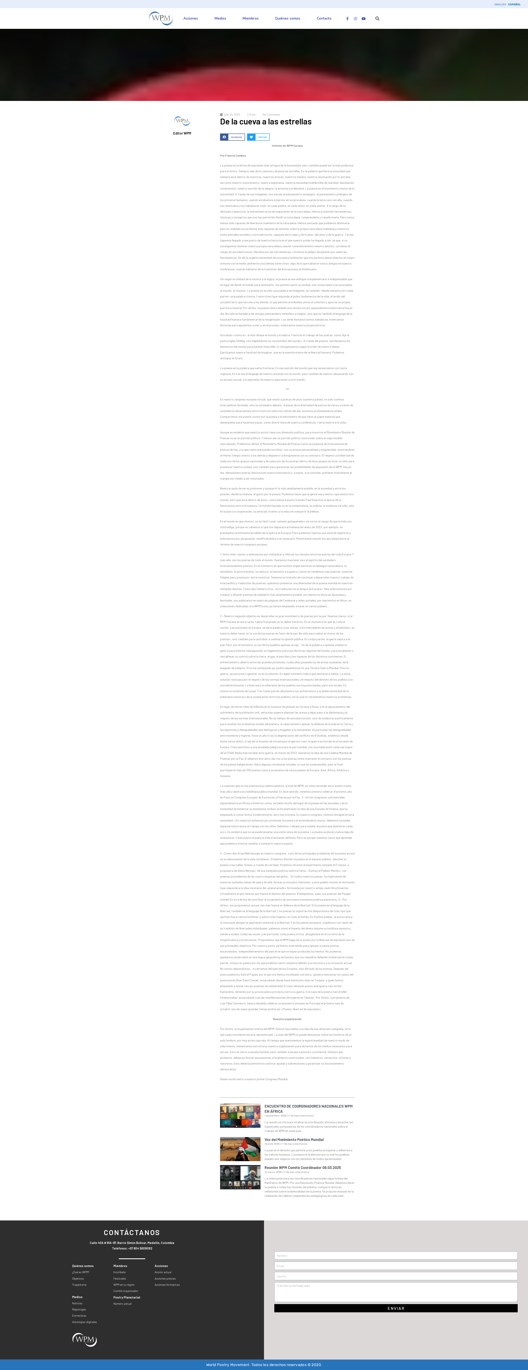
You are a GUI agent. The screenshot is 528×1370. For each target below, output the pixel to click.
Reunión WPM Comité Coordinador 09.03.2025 (303, 1167)
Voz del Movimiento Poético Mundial (294, 1139)
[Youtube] (363, 18)
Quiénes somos (287, 18)
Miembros (251, 18)
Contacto (324, 18)
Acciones (190, 18)
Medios (220, 18)
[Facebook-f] (347, 18)
